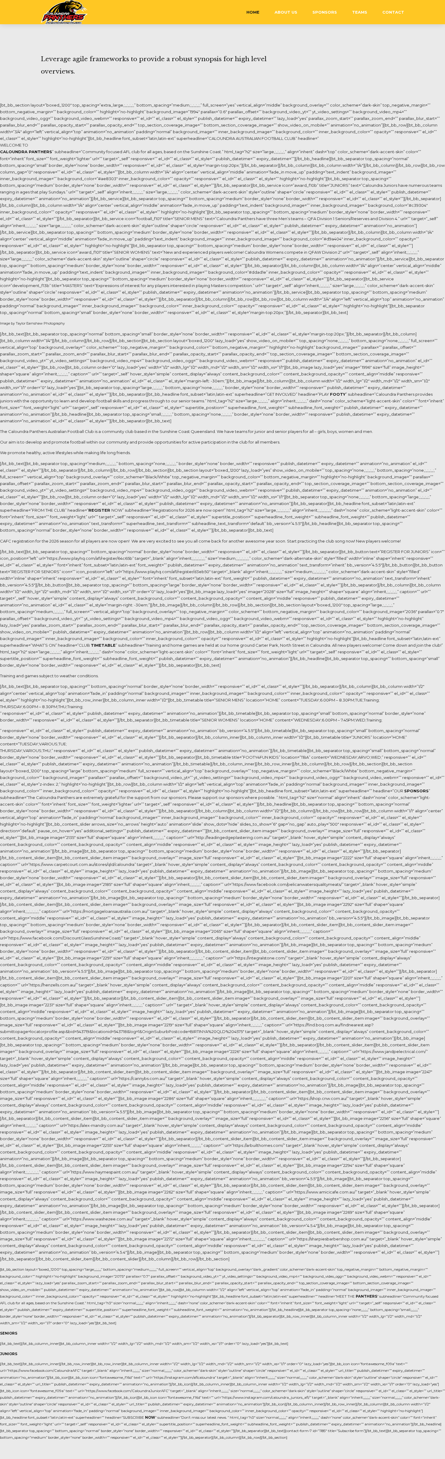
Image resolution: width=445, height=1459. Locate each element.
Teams (359, 12)
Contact (393, 12)
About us (286, 12)
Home (252, 12)
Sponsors (324, 12)
